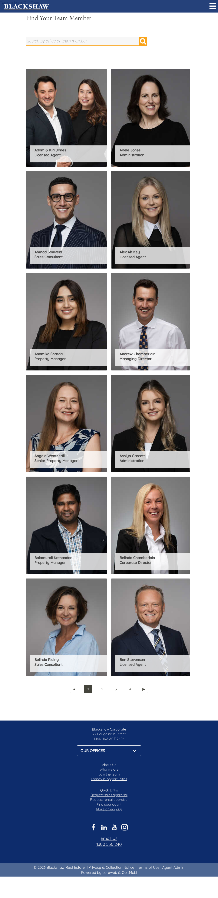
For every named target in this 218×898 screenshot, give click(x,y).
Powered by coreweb (99, 872)
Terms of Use (148, 867)
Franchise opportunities (109, 779)
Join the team (109, 774)
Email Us (109, 838)
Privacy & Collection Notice (111, 867)
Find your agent (109, 804)
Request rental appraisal (109, 799)
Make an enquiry (109, 809)
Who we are (109, 769)
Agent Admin (173, 867)
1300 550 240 (109, 844)
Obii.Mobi (129, 872)
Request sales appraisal (109, 795)
